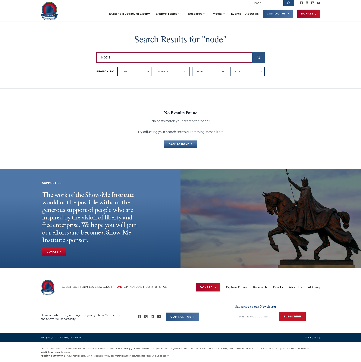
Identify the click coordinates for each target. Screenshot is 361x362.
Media (217, 13)
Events (236, 13)
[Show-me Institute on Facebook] (301, 3)
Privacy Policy (312, 337)
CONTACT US (180, 316)
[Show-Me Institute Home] (49, 11)
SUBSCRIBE (292, 316)
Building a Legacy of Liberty (129, 13)
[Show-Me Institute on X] (307, 3)
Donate (307, 13)
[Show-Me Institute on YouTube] (318, 3)
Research (195, 13)
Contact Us (276, 13)
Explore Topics (166, 13)
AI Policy (314, 287)
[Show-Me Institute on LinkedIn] (312, 3)
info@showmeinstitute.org (55, 352)
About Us (252, 13)
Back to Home (179, 144)
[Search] (258, 57)
